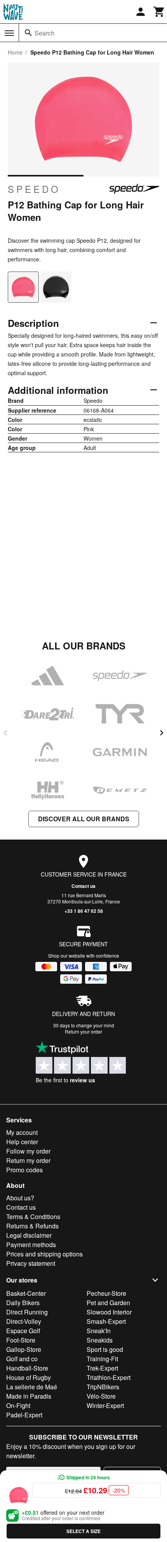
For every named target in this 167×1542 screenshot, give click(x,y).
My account (22, 1132)
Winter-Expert (105, 1405)
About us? (20, 1197)
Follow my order (28, 1151)
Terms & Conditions (33, 1216)
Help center (22, 1141)
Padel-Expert (24, 1414)
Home (15, 52)
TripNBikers (103, 1386)
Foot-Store (20, 1340)
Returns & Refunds (32, 1225)
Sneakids (100, 1340)
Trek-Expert (102, 1368)
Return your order (83, 1031)
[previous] (5, 732)
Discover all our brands (83, 818)
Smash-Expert (106, 1321)
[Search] (28, 33)
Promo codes (24, 1169)
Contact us (83, 886)
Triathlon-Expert (108, 1377)
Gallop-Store (23, 1349)
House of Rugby (28, 1377)
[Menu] (9, 33)
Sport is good (105, 1349)
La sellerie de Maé (31, 1386)
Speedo (34, 189)
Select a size (83, 1531)
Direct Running (27, 1311)
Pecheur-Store (106, 1293)
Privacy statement (30, 1263)
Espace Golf (23, 1330)
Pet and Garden (108, 1302)
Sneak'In (99, 1330)
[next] (161, 732)
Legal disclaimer (29, 1235)
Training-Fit (102, 1358)
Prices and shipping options (44, 1253)
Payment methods (31, 1244)
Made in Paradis (28, 1396)
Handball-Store (27, 1368)
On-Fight (18, 1405)
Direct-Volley (23, 1321)
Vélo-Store (101, 1396)
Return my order (28, 1160)
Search (44, 32)
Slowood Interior (109, 1311)
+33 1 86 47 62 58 (83, 910)
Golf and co (22, 1358)
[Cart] (159, 11)
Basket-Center (26, 1293)
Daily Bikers (23, 1302)
